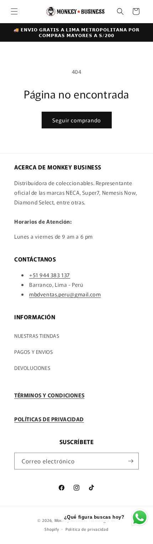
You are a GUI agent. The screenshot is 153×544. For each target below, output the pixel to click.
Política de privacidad (86, 529)
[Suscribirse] (130, 461)
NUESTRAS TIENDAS (36, 335)
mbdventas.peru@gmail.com (65, 294)
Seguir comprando (76, 120)
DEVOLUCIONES (32, 367)
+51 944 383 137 (49, 275)
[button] (14, 11)
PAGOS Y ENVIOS (33, 351)
